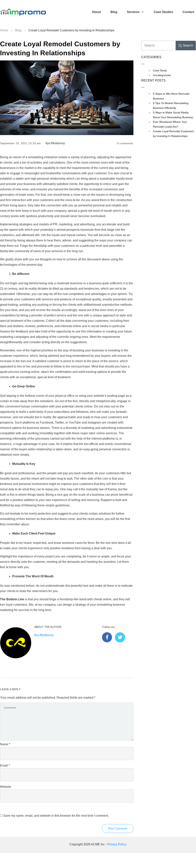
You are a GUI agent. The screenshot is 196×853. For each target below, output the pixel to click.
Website (5, 786)
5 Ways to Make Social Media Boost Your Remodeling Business (173, 115)
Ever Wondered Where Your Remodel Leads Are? (170, 124)
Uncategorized (162, 75)
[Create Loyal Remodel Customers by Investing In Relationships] (66, 97)
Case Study (160, 70)
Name (5, 744)
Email (5, 765)
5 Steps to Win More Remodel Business (171, 96)
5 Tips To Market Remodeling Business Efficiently (170, 105)
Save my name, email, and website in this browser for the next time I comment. (56, 815)
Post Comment (117, 828)
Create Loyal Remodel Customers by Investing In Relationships (173, 134)
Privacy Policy (117, 844)
